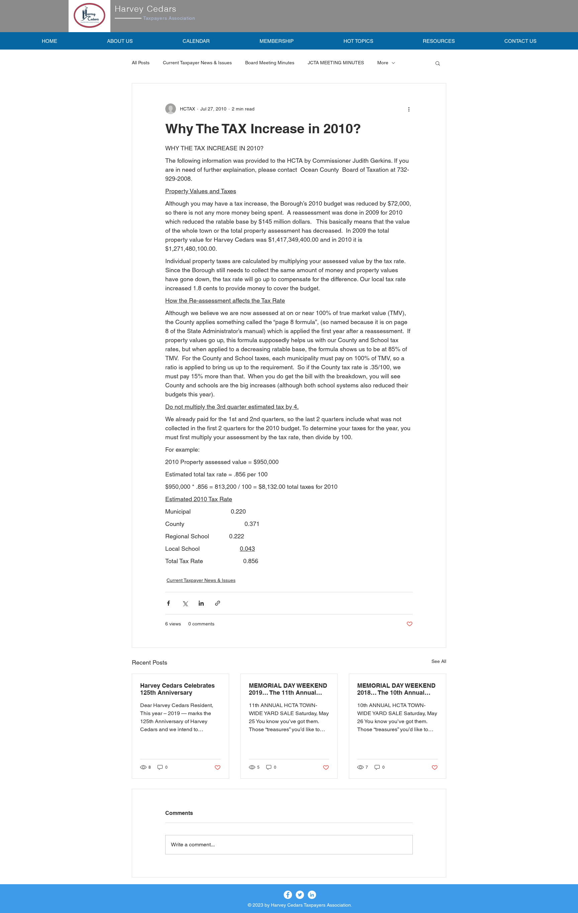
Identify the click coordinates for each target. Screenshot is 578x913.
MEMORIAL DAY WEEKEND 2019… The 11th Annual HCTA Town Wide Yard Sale (288, 689)
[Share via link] (217, 603)
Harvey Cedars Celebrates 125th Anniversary (177, 689)
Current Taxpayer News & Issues (197, 62)
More (382, 62)
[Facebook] (288, 895)
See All (438, 661)
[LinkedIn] (312, 895)
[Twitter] (300, 895)
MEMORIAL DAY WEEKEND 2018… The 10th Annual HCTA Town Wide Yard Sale (396, 689)
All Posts (141, 62)
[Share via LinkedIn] (201, 603)
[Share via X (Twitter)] (185, 603)
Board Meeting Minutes (269, 62)
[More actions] (409, 109)
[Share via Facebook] (168, 603)
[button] (276, 40)
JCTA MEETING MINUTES (336, 62)
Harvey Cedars (146, 9)
